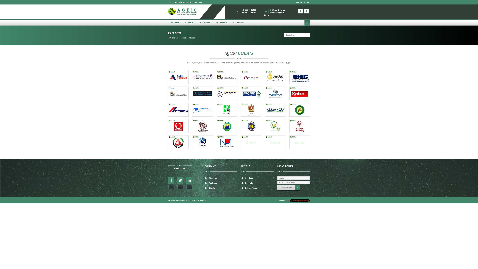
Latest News (251, 188)
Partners (213, 183)
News (306, 2)
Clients (299, 2)
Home (183, 38)
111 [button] (170, 187)
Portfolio (249, 183)
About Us (213, 178)
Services (249, 178)
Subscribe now (286, 187)
